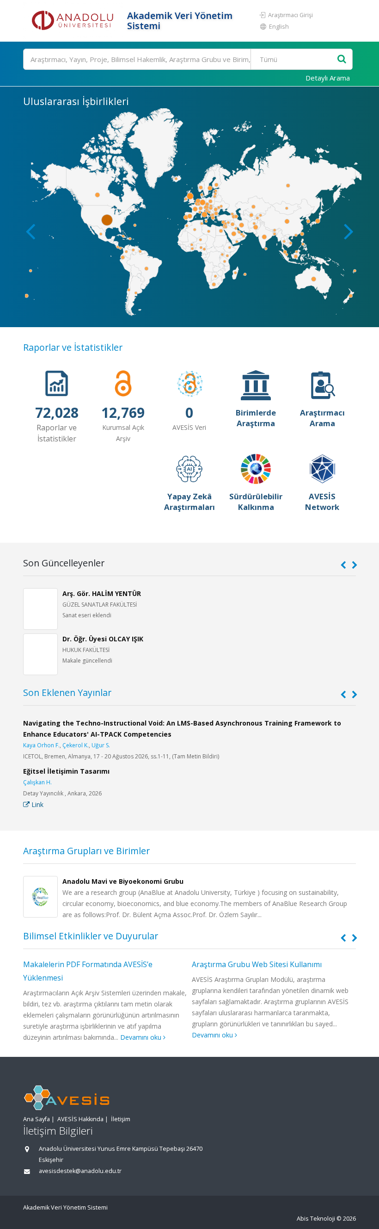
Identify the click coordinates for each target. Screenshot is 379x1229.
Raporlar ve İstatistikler (72, 347)
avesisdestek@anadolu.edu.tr (80, 1171)
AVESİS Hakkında (80, 1119)
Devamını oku (141, 1037)
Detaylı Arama (328, 77)
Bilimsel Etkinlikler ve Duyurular (90, 936)
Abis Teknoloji (316, 1219)
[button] (349, 231)
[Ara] (341, 59)
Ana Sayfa (36, 1119)
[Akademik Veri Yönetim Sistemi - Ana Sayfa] (74, 21)
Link (36, 804)
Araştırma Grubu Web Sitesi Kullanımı (257, 964)
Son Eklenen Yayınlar (67, 692)
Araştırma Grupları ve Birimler (86, 850)
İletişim (120, 1119)
